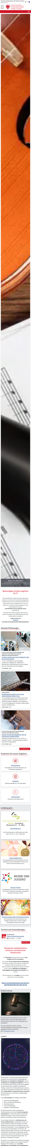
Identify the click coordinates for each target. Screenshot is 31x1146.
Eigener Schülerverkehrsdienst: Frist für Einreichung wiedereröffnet (14, 735)
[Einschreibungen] (15, 819)
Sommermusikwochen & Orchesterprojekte (15, 917)
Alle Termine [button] (25, 942)
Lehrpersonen (15, 797)
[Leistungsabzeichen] (15, 848)
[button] (15, 582)
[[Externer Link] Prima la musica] (15, 878)
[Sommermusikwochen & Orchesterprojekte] (15, 907)
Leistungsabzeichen (15, 858)
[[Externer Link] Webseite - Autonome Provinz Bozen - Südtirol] (15, 7)
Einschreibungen (15, 828)
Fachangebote (15, 765)
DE (25, 1)
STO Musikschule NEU (9, 1031)
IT (27, 1)
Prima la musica (15, 887)
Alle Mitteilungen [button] (24, 749)
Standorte (15, 781)
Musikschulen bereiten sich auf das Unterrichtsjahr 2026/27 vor (13, 695)
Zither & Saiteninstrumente (15, 936)
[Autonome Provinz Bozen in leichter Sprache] (29, 1)
